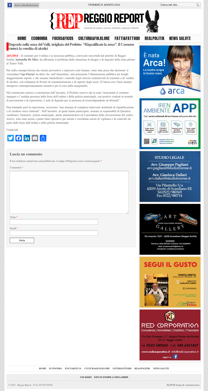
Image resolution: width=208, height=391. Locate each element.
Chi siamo (86, 377)
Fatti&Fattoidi (127, 38)
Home (21, 38)
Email (14, 228)
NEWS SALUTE (180, 38)
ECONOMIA (39, 38)
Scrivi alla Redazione (26, 5)
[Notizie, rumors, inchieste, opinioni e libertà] (104, 21)
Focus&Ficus (62, 38)
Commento (16, 167)
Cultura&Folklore (94, 38)
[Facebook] (10, 6)
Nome (14, 217)
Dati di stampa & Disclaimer (111, 377)
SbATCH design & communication (183, 384)
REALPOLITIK (154, 38)
